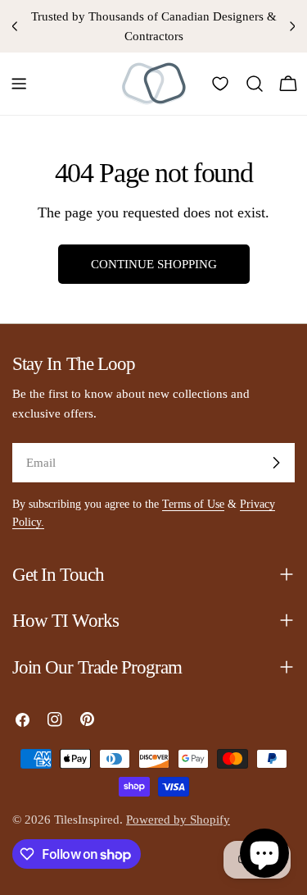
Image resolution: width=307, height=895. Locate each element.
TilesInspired (87, 819)
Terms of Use (193, 504)
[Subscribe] (276, 462)
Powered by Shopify (178, 819)
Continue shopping (154, 264)
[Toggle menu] (18, 83)
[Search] (254, 83)
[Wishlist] (220, 83)
